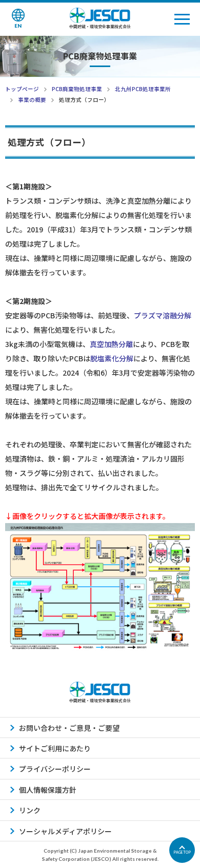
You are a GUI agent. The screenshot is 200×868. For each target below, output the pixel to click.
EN (18, 26)
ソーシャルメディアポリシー (65, 831)
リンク (30, 810)
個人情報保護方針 (47, 790)
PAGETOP (182, 852)
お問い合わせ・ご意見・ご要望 (69, 728)
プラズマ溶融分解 (162, 315)
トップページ (22, 89)
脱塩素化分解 (111, 358)
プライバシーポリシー (55, 769)
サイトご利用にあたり (55, 748)
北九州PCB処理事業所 (143, 89)
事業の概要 (32, 99)
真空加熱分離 (111, 344)
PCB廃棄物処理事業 (77, 89)
